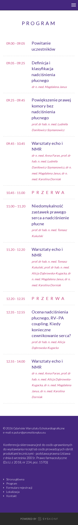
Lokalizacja (13, 491)
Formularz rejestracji (19, 487)
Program (11, 483)
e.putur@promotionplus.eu (29, 432)
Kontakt (11, 496)
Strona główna (15, 479)
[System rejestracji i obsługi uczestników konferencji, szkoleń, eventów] (39, 519)
